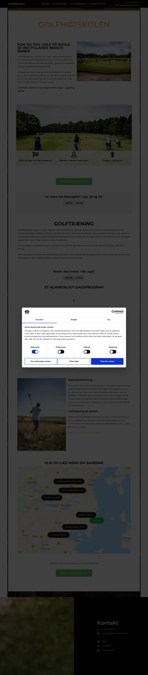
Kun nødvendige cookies (41, 361)
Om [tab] (108, 320)
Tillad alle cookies (107, 361)
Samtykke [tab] (39, 320)
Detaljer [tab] (74, 320)
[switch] (61, 352)
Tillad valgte (74, 361)
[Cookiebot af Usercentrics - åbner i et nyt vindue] (113, 312)
